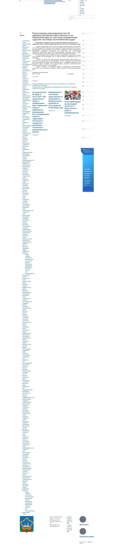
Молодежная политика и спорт (25, 195)
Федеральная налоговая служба (28, 269)
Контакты (82, 5)
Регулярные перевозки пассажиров (25, 185)
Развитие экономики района (25, 140)
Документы (25, 53)
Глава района (25, 40)
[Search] (70, 19)
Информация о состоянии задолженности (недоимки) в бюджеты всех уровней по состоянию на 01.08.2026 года (55, 100)
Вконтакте (84, 524)
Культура (24, 191)
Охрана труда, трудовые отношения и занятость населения (26, 170)
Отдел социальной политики (25, 199)
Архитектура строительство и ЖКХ (26, 176)
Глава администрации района (26, 44)
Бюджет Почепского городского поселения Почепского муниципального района (26, 81)
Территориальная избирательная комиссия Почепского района (27, 234)
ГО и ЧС (24, 136)
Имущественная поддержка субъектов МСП (26, 163)
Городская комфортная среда (25, 180)
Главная (82, 0)
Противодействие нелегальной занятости (27, 127)
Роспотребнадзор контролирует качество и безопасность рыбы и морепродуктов (73, 107)
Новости (82, 2)
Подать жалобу (88, 188)
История (82, 4)
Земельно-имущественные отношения (26, 133)
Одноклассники (87, 536)
